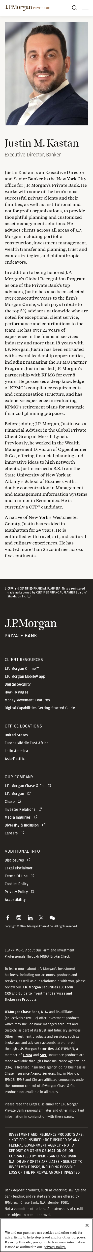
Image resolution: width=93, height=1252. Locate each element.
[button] (8, 917)
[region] (46, 1235)
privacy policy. (55, 1247)
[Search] (74, 8)
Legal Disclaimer (41, 1104)
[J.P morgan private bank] (27, 8)
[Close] (87, 1225)
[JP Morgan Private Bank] (31, 634)
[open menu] (85, 8)
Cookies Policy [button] (16, 884)
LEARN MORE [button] (14, 950)
